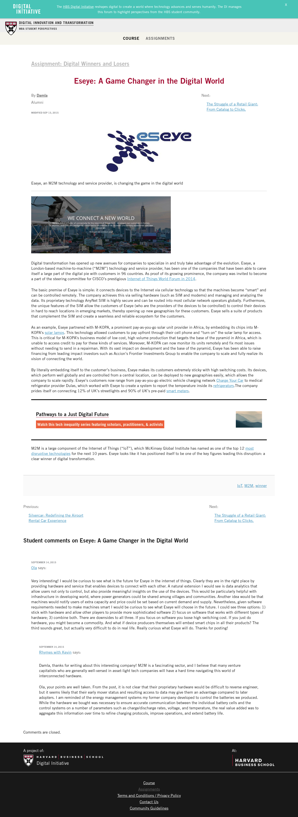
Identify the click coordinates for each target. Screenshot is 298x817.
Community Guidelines (149, 808)
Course (131, 38)
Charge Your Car (229, 380)
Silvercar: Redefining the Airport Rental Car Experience (56, 518)
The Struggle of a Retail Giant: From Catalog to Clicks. (232, 107)
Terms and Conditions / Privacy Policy (149, 795)
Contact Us (149, 801)
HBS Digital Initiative (78, 7)
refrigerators (223, 385)
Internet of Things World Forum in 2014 (161, 278)
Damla (42, 95)
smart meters (177, 390)
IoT (239, 485)
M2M (248, 485)
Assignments (160, 38)
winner (261, 485)
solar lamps (54, 332)
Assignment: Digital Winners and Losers (80, 63)
